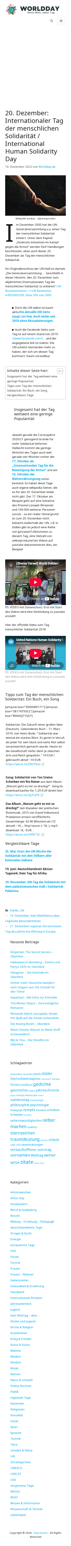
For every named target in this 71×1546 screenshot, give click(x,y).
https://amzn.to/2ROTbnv (23, 764)
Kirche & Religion (21, 1327)
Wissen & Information (25, 1503)
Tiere (14, 1444)
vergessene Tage (22, 1486)
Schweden (16, 1114)
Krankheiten (18, 1333)
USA (12, 1144)
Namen (15, 1374)
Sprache (15, 1433)
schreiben (53, 1110)
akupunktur (16, 1074)
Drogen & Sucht (21, 1233)
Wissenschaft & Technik (26, 1509)
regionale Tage (20, 1397)
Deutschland (19, 1078)
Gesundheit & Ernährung (27, 1286)
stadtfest (32, 1127)
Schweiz (28, 1115)
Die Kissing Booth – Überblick (30, 1024)
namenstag (19, 1099)
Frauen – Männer (22, 1274)
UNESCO (16, 1468)
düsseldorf (46, 1079)
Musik (14, 1368)
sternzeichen (22, 1133)
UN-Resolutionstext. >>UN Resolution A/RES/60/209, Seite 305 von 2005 (33, 290)
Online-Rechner (21, 1386)
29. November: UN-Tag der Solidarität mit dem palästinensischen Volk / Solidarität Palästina (35, 886)
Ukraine (44, 1140)
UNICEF (15, 1474)
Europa (56, 1078)
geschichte (19, 1090)
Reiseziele (17, 1403)
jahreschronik (47, 1090)
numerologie (36, 1100)
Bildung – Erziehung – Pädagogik (32, 1221)
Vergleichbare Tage (20, 395)
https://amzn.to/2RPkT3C (23, 834)
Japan (13, 1095)
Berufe (15, 1216)
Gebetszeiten (19, 1280)
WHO (14, 1497)
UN (22, 910)
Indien (31, 1090)
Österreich (39, 1163)
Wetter (15, 1491)
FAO (13, 1251)
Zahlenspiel (18, 1515)
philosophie (19, 1105)
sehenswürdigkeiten (26, 1120)
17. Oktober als (23, 461)
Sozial (14, 1421)
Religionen (17, 1409)
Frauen (15, 1268)
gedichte (42, 1084)
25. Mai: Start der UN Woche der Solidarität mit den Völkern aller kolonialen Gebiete (28, 855)
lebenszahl (31, 1095)
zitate (26, 1161)
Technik (15, 1439)
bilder (47, 1073)
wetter (50, 1155)
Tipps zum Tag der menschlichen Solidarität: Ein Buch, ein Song (29, 388)
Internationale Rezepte (26, 1298)
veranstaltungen (32, 1145)
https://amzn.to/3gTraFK (22, 795)
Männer (15, 1351)
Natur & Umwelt (21, 1380)
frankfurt (26, 1085)
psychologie (39, 1105)
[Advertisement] (35, 66)
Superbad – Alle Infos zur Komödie (33, 997)
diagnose (34, 1079)
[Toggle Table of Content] (58, 371)
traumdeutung (25, 1139)
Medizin (15, 1362)
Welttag (37, 1155)
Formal (15, 1263)
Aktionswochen (20, 1192)
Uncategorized (20, 1462)
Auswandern (18, 1204)
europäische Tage (22, 1245)
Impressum (41, 1532)
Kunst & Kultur (20, 1345)
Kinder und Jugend (22, 1321)
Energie (15, 1239)
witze (15, 1162)
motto (40, 1095)
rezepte (29, 1109)
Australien (28, 1074)
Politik (14, 910)
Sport (14, 1427)
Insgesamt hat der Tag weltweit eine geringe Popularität (32, 378)
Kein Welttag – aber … (25, 1315)
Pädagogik (16, 1110)
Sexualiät (16, 1415)
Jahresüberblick (20, 1304)
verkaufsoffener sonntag (31, 1149)
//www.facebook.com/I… (28, 338)
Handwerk (17, 1292)
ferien (15, 1084)
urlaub (53, 1139)
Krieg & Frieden (20, 1339)
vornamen (20, 1155)
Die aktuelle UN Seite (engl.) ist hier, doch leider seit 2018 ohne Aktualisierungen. (33, 316)
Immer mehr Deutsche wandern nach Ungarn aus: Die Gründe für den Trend (32, 987)
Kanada (20, 1095)
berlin (38, 1074)
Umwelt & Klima (21, 1450)
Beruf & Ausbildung (23, 1210)
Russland (41, 1110)
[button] (51, 21)
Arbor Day (17, 1198)
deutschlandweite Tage (26, 1227)
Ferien (14, 1257)
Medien (15, 1356)
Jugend (15, 1309)
